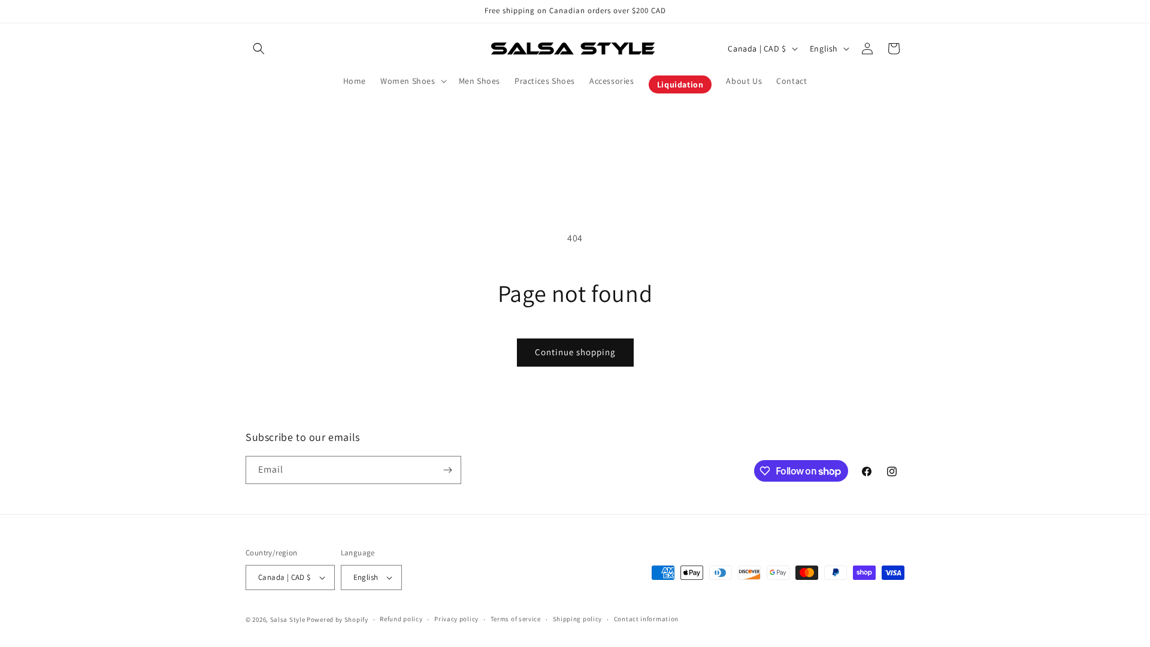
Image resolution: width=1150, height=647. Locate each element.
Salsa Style (287, 619)
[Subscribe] (447, 470)
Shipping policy (578, 619)
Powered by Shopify (337, 619)
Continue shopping (575, 352)
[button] (259, 48)
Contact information (646, 619)
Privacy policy (456, 619)
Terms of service (516, 619)
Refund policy (401, 619)
